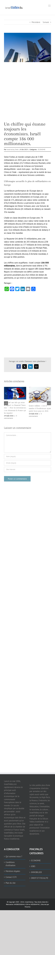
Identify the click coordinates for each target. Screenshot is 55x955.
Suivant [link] (46, 22)
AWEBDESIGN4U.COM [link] (21, 904)
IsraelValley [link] (29, 902)
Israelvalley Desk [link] (12, 149)
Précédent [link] (36, 22)
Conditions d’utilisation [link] (10, 864)
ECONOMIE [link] (41, 149)
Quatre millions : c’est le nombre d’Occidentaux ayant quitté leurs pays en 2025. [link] (40, 408)
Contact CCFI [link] (11, 877)
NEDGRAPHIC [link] (35, 904)
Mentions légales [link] (13, 871)
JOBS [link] (33, 866)
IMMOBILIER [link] (36, 872)
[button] (6, 403)
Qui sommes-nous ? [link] (14, 856)
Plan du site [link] (10, 883)
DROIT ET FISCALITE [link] (39, 878)
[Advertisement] (27, 94)
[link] (14, 7)
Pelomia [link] (27, 907)
